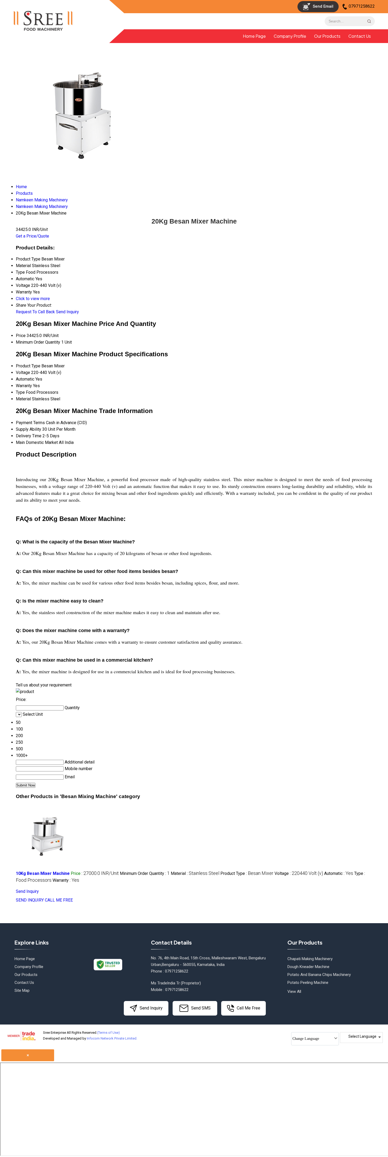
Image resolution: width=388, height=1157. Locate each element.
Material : (195, 873)
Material (23, 398)
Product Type (28, 365)
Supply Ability (28, 429)
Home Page (254, 36)
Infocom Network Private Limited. (112, 1038)
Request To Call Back (35, 311)
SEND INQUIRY (30, 900)
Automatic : (338, 873)
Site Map (22, 990)
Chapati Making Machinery (310, 958)
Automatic (25, 379)
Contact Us (359, 36)
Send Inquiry (67, 311)
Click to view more (33, 298)
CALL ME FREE (59, 900)
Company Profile (290, 36)
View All (294, 991)
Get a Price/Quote (32, 236)
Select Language (362, 1036)
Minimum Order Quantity (38, 342)
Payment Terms (30, 422)
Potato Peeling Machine (307, 982)
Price (21, 335)
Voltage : (299, 873)
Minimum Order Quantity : (145, 873)
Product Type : (246, 873)
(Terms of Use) (108, 1033)
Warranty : (66, 880)
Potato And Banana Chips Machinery (319, 974)
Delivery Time (28, 435)
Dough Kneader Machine (308, 966)
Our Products (327, 36)
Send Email (322, 6)
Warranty (24, 385)
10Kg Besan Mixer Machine (43, 873)
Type (20, 392)
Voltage (23, 372)
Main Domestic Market (37, 442)
